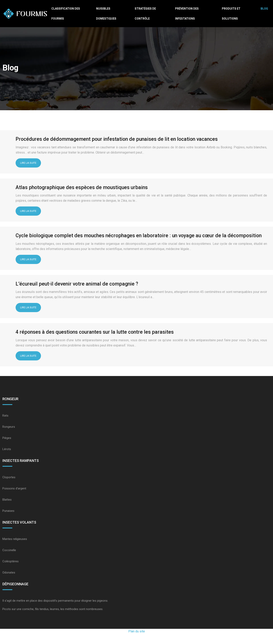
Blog (264, 8)
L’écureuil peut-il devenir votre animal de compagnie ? (77, 284)
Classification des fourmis (65, 13)
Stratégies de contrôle (145, 13)
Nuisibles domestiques (106, 13)
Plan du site (136, 631)
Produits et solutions (231, 13)
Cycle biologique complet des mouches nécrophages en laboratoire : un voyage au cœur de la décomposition (139, 235)
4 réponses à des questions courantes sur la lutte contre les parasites (95, 332)
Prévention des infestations (187, 13)
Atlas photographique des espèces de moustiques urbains (82, 187)
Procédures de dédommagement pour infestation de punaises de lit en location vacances (117, 139)
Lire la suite (28, 162)
